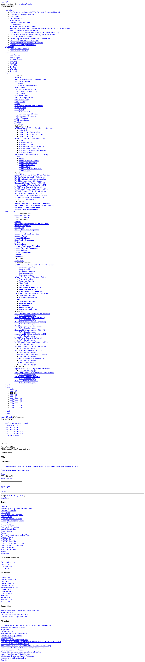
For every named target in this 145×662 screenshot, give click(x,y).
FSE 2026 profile (7, 419)
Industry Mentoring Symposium (25, 91)
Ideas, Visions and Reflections (25, 89)
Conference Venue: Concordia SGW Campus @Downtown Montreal (35, 12)
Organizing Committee (22, 216)
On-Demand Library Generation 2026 (14, 614)
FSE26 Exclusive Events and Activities (24, 30)
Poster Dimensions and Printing (21, 37)
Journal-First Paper (21, 96)
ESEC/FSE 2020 (16, 405)
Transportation (15, 20)
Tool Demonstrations (21, 120)
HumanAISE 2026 (7, 585)
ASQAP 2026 (6, 577)
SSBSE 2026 (5, 568)
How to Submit (19, 87)
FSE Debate (18, 83)
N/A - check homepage (27, 316)
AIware (21, 140)
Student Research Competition (25, 116)
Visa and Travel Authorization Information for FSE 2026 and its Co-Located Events (40, 28)
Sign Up (4, 660)
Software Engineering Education (26, 114)
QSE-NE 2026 (6, 593)
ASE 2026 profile (11, 429)
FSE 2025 (13, 395)
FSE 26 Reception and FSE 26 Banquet (24, 41)
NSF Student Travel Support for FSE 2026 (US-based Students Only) (35, 32)
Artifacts (17, 77)
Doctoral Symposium (22, 81)
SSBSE (21, 159)
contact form (5, 491)
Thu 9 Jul (13, 71)
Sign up (8, 413)
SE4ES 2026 (5, 597)
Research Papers (20, 108)
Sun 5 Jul (13, 63)
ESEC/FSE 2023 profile (14, 433)
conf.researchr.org (11, 496)
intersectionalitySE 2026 (9, 587)
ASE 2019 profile (11, 427)
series (11, 417)
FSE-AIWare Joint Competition (25, 85)
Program (8, 53)
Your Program (15, 57)
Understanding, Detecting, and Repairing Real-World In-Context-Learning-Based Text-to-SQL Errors (41, 466)
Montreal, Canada (25, 4)
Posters (17, 104)
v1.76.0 (21, 496)
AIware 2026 (5, 564)
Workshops (18, 124)
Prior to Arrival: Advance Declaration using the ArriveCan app (32, 34)
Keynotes (13, 61)
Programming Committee (28, 297)
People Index (19, 261)
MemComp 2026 (7, 612)
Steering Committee (21, 218)
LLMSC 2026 (6, 589)
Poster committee (25, 269)
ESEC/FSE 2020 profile (14, 431)
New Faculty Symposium (23, 98)
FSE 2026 (4, 417)
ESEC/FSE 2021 (16, 403)
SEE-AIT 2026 (6, 600)
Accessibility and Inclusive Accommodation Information (30, 39)
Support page (5, 498)
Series (12, 389)
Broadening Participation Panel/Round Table (30, 79)
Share (3, 474)
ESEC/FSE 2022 (16, 401)
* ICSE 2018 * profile (13, 425)
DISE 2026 (5, 581)
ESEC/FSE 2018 (16, 407)
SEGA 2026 (5, 602)
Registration (14, 16)
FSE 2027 (13, 391)
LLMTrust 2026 (6, 591)
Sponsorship (9, 47)
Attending (9, 10)
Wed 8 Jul (13, 69)
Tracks (7, 73)
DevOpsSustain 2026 (8, 579)
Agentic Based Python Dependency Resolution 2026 (20, 610)
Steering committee (26, 275)
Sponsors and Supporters (19, 51)
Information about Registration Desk (23, 45)
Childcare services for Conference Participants (26, 43)
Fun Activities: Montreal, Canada (22, 14)
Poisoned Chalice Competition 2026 (14, 616)
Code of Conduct (16, 24)
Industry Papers (20, 93)
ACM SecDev (24, 130)
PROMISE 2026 (7, 566)
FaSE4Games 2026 (8, 583)
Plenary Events (19, 102)
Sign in (8, 411)
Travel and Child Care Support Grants (23, 26)
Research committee (26, 273)
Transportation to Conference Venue (14, 634)
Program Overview (17, 59)
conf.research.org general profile (17, 423)
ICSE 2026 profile (12, 435)
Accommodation (16, 18)
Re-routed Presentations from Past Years (28, 106)
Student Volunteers (21, 118)
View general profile (7, 478)
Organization (10, 211)
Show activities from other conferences (15, 470)
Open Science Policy (21, 100)
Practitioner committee (27, 271)
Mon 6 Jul (13, 65)
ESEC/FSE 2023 (16, 399)
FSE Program (15, 55)
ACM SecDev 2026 (8, 562)
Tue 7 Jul (13, 67)
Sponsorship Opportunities (19, 49)
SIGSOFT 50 (19, 110)
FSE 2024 (13, 397)
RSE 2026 (4, 595)
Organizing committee (27, 267)
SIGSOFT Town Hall (22, 112)
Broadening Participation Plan (20, 22)
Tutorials (17, 122)
